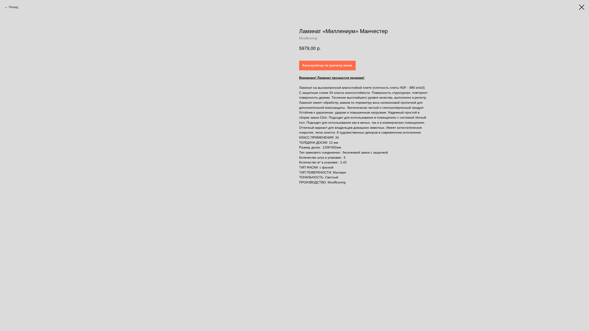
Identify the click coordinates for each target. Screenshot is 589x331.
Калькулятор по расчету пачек (327, 65)
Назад (13, 7)
